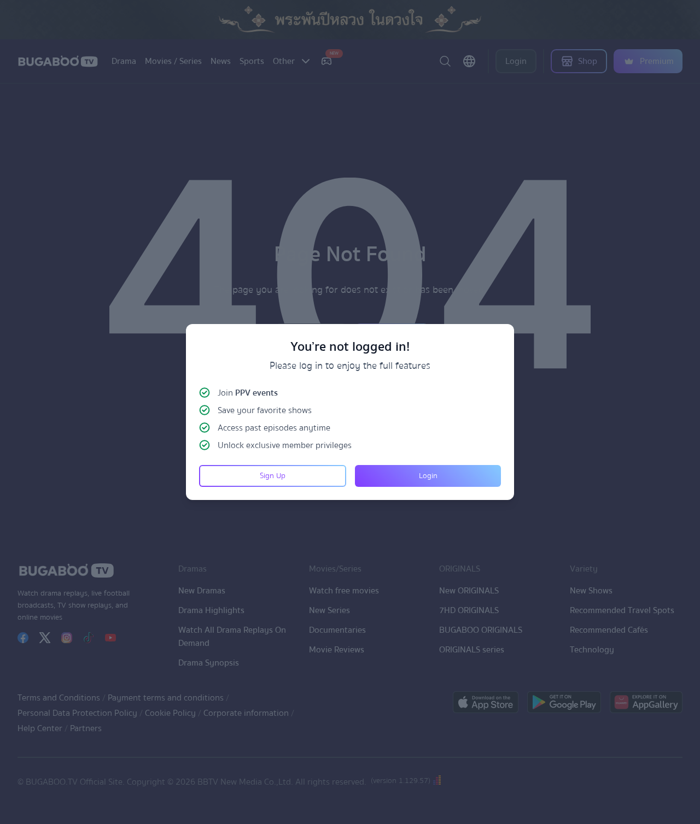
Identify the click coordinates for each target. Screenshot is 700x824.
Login (428, 476)
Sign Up (272, 476)
